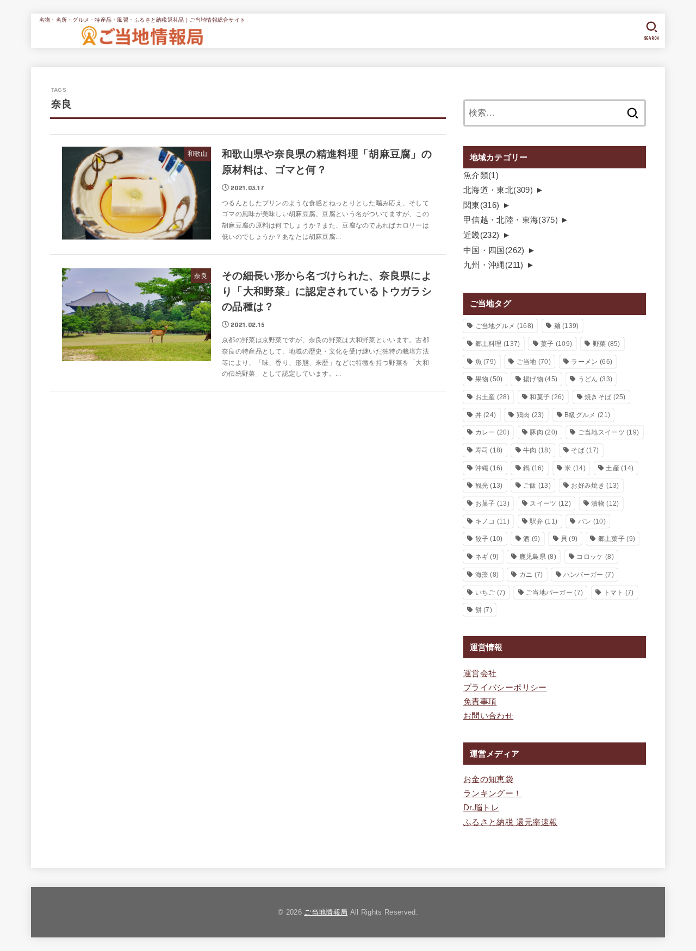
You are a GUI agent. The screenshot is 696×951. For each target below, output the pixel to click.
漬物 (605, 503)
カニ (531, 574)
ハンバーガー (588, 574)
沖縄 (489, 468)
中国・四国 (494, 250)
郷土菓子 (616, 539)
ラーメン (591, 362)
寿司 (489, 450)
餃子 (489, 539)
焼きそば (605, 397)
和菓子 (547, 397)
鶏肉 (530, 415)
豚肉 (543, 432)
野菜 (606, 344)
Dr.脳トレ (481, 807)
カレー (492, 432)
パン (592, 521)
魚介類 (481, 175)
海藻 (487, 574)
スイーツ (550, 503)
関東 (481, 205)
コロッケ (594, 556)
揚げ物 (540, 379)
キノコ (492, 521)
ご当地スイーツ (608, 432)
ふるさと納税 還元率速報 (510, 822)
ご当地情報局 (325, 912)
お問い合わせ (488, 715)
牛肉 (537, 450)
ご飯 (537, 485)
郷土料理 (497, 344)
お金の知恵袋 (488, 779)
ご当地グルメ (504, 326)
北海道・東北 (498, 190)
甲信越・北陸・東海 (510, 220)
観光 (489, 485)
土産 (619, 468)
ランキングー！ (492, 793)
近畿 (481, 235)
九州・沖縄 (493, 265)
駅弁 (543, 521)
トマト (619, 592)
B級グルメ (587, 415)
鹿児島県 (537, 556)
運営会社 (479, 673)
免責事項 (479, 701)
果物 (489, 379)
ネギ (487, 556)
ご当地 (534, 362)
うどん (595, 379)
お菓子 (492, 503)
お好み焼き (595, 485)
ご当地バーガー (554, 592)
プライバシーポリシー (505, 687)
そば (585, 450)
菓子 (556, 344)
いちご (490, 592)
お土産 (492, 397)
